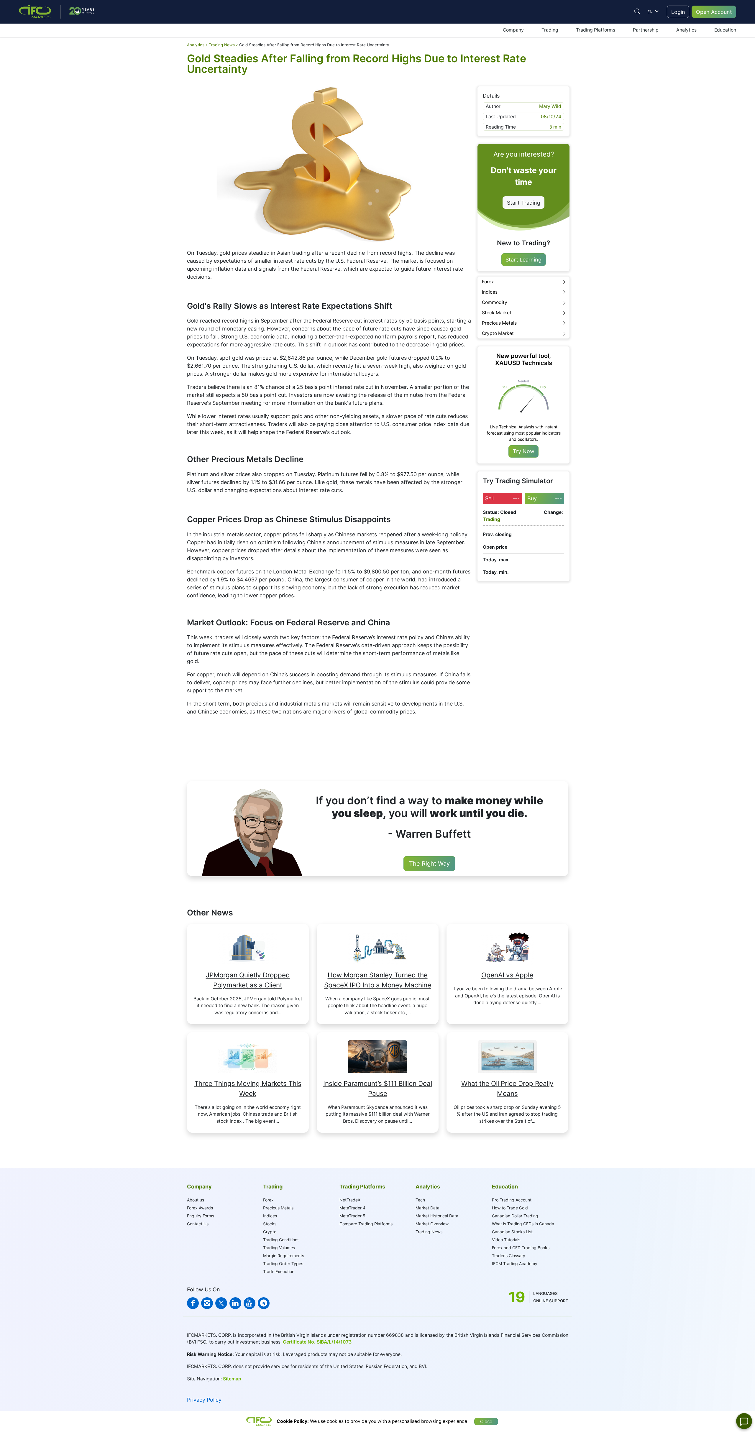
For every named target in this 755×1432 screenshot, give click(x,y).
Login (678, 12)
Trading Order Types (283, 1263)
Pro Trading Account (511, 1199)
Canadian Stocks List (512, 1231)
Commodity (494, 302)
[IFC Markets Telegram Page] (264, 1303)
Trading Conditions (281, 1239)
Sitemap (232, 1379)
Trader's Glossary (508, 1255)
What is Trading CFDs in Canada (523, 1223)
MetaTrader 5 (352, 1215)
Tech (420, 1199)
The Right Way (429, 863)
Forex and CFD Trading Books (520, 1247)
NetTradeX (349, 1199)
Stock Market (496, 312)
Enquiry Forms (200, 1215)
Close (486, 1421)
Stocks (269, 1223)
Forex (488, 282)
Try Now (523, 451)
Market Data (427, 1207)
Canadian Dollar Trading (515, 1215)
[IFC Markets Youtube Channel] (249, 1303)
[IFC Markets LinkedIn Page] (235, 1303)
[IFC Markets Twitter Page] (221, 1303)
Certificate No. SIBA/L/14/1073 (317, 1342)
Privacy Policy (204, 1400)
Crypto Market (498, 333)
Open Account (714, 12)
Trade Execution (278, 1271)
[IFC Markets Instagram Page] (207, 1303)
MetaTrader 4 (352, 1207)
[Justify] (637, 11)
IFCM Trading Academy (514, 1263)
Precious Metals (499, 323)
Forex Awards (200, 1207)
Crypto (269, 1231)
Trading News (429, 1231)
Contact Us (198, 1223)
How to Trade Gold (510, 1207)
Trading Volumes (279, 1247)
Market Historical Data (437, 1215)
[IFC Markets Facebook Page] (193, 1303)
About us (195, 1199)
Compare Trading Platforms (366, 1223)
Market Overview (432, 1223)
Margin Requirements (283, 1255)
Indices (490, 292)
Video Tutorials (506, 1239)
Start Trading (523, 203)
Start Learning (523, 260)
